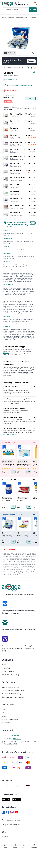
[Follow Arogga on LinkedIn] (3, 812)
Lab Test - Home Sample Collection (14, 690)
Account (4, 716)
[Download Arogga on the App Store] (16, 799)
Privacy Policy (6, 668)
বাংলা (33, 223)
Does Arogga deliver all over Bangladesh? (16, 399)
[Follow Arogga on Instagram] (12, 812)
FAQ (3, 713)
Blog (3, 709)
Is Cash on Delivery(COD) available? (14, 408)
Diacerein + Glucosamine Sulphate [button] (22, 85)
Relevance (27, 108)
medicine (6, 353)
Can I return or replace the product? (14, 428)
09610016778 (15, 735)
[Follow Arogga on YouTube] (16, 812)
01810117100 (17, 738)
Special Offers (6, 723)
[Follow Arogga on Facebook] (7, 812)
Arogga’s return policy (10, 434)
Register (31, 61)
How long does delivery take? (12, 417)
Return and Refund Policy (10, 675)
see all (34, 443)
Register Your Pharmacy (10, 719)
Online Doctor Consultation (11, 687)
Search (33, 10)
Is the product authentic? (11, 386)
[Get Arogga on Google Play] (6, 799)
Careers (4, 665)
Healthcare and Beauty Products (13, 697)
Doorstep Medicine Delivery (11, 694)
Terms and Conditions (9, 671)
